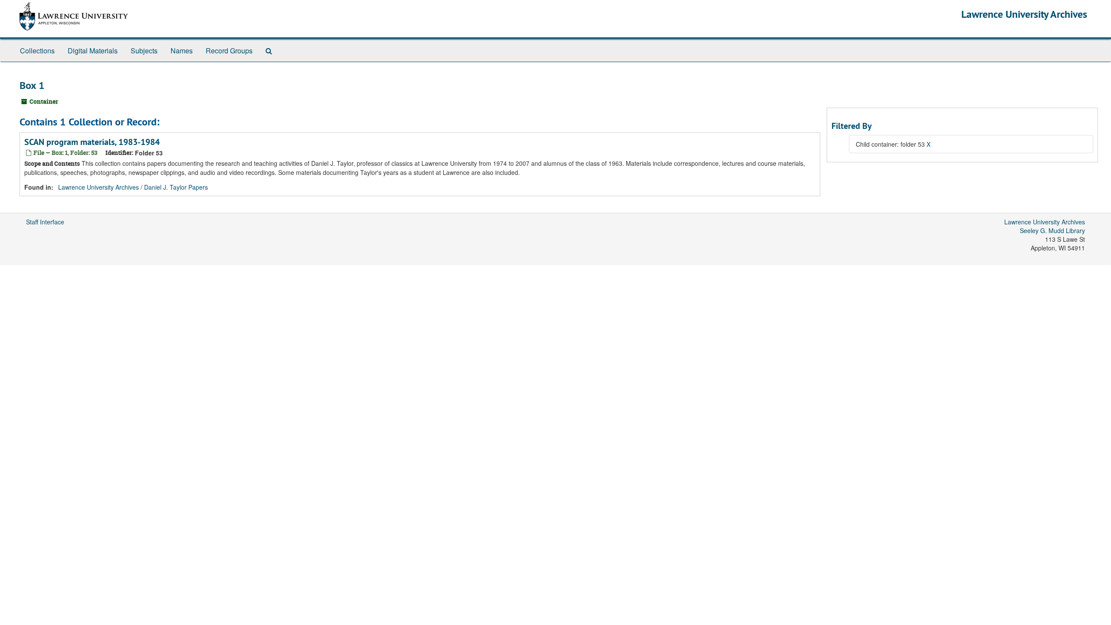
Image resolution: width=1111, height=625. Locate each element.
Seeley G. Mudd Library (1052, 230)
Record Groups (229, 51)
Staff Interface (45, 221)
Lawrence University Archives (1024, 14)
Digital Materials (93, 51)
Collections (37, 51)
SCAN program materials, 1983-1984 (92, 142)
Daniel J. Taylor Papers (176, 187)
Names (182, 51)
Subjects (144, 51)
